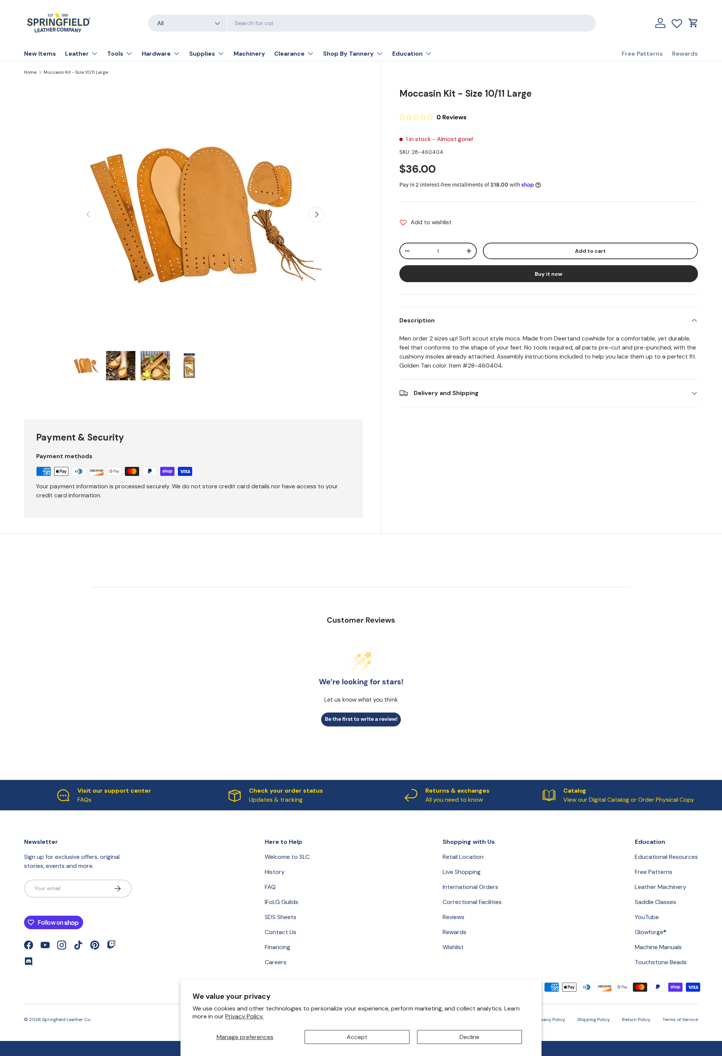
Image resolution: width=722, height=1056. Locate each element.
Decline (469, 1037)
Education (407, 54)
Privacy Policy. (244, 1016)
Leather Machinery (660, 887)
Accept (357, 1037)
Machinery (249, 54)
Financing (277, 947)
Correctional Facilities (472, 902)
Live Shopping (462, 872)
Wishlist (453, 947)
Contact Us (280, 932)
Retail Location (463, 857)
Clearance (289, 54)
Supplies (202, 54)
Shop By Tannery (348, 54)
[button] (693, 23)
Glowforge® (650, 932)
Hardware (156, 54)
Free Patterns (642, 54)
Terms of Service (680, 1019)
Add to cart (590, 251)
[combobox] (372, 23)
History (275, 872)
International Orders (470, 887)
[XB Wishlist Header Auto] (677, 22)
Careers (276, 962)
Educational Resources (666, 857)
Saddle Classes (655, 902)
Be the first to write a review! (361, 719)
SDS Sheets (280, 917)
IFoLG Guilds (281, 902)
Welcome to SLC (287, 857)
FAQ (270, 887)
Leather (77, 54)
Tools (115, 54)
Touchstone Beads (661, 962)
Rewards (685, 54)
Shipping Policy (593, 1019)
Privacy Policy (550, 1019)
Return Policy (636, 1019)
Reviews (453, 917)
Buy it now (549, 273)
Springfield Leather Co (66, 1019)
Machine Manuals (658, 947)
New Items (40, 54)
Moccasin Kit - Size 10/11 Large (76, 72)
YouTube (647, 917)
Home (30, 72)
